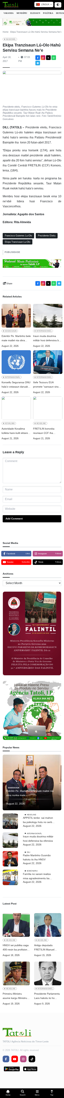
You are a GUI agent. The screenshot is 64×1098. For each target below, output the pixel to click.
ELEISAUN (35, 13)
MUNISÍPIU (22, 13)
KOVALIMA (10, 423)
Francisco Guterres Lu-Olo (18, 235)
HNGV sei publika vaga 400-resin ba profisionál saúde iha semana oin (16, 948)
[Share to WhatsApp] (53, 57)
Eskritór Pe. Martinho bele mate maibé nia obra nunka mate (16, 339)
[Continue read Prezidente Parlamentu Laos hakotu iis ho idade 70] (47, 973)
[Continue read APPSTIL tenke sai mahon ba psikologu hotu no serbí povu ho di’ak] (10, 821)
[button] (8, 1093)
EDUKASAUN (11, 331)
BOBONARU (32, 871)
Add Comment (14, 518)
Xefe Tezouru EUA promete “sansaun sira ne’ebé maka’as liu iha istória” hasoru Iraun (45, 385)
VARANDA (9, 13)
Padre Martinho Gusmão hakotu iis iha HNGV (37, 857)
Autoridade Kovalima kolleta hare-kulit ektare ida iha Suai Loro (15, 431)
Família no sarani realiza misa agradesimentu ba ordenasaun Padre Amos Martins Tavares (37, 877)
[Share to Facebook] (37, 57)
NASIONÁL (11, 39)
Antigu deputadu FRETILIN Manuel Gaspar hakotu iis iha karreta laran (46, 948)
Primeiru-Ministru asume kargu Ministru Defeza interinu (15, 996)
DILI (28, 852)
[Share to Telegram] (37, 63)
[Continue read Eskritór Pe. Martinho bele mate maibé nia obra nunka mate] (16, 316)
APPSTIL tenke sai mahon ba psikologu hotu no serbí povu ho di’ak (38, 820)
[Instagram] (43, 57)
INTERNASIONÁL (44, 331)
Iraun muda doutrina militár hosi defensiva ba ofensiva (46, 339)
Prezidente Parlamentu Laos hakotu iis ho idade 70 (47, 996)
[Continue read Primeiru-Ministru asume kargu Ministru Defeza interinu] (16, 973)
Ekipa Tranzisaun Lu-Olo (17, 242)
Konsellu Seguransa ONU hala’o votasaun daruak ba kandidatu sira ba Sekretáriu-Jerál (16, 385)
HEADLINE (41, 423)
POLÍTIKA (48, 13)
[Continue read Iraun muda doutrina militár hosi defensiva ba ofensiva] (47, 316)
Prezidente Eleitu (46, 235)
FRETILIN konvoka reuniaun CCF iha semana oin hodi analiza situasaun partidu (46, 431)
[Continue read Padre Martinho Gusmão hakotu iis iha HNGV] (10, 858)
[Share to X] (48, 57)
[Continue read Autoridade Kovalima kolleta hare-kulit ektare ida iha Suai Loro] (16, 408)
